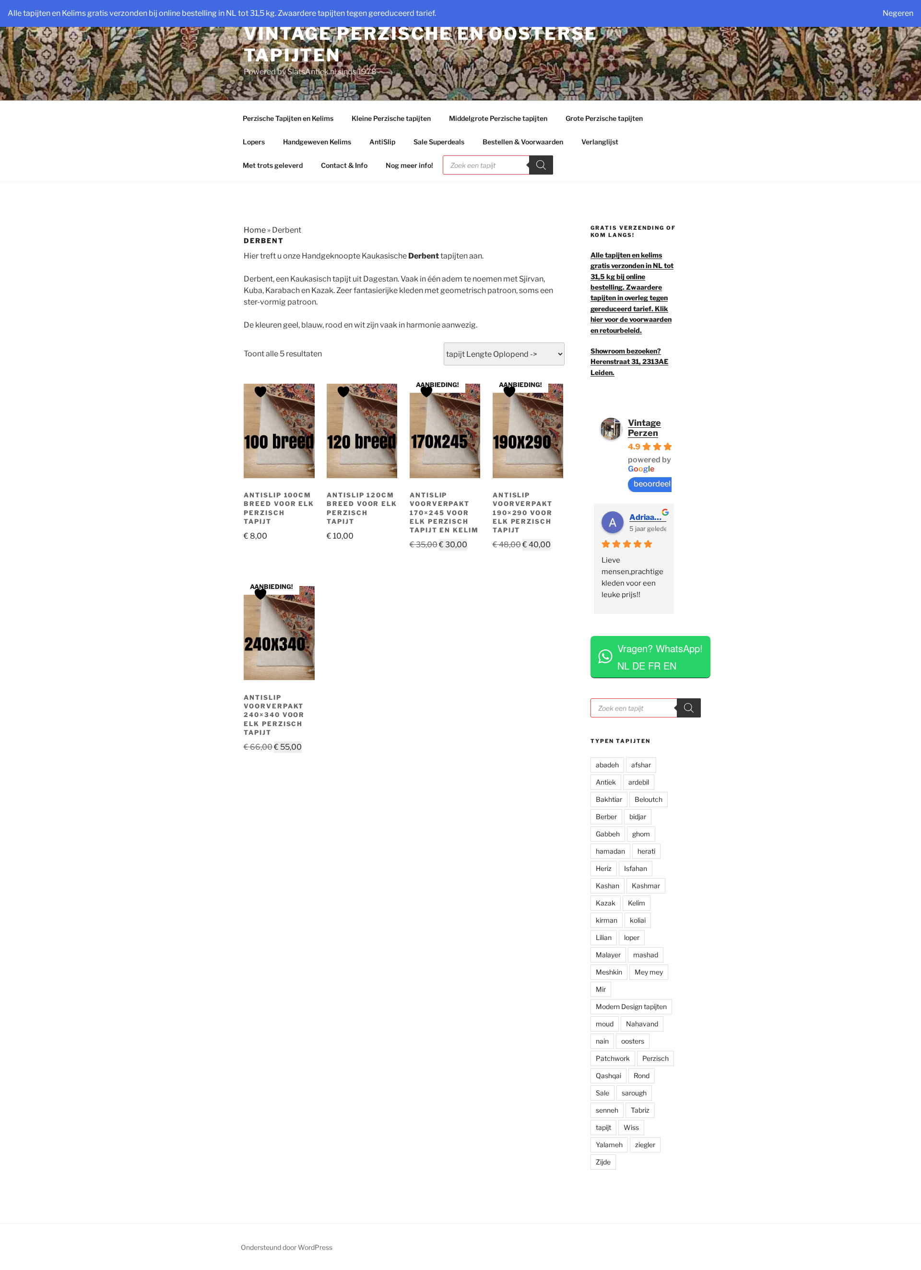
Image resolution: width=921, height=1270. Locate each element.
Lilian (604, 937)
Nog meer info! (409, 165)
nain (602, 1041)
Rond (641, 1075)
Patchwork (613, 1058)
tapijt (603, 1127)
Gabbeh (608, 834)
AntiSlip (382, 142)
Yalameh (609, 1145)
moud (605, 1024)
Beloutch (648, 799)
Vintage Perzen (644, 428)
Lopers (254, 142)
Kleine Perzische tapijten (391, 118)
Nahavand (642, 1024)
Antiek (606, 782)
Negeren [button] (898, 13)
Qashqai (608, 1075)
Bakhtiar (609, 799)
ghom (641, 834)
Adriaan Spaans (647, 517)
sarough (634, 1093)
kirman (606, 920)
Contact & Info (344, 165)
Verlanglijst (599, 142)
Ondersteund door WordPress (286, 1247)
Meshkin (609, 972)
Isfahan (635, 868)
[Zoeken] (541, 165)
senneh (607, 1110)
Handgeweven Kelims (317, 142)
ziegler (645, 1145)
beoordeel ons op (665, 483)
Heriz (604, 868)
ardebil (638, 782)
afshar (641, 765)
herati (646, 851)
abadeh (607, 765)
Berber (606, 816)
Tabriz (640, 1110)
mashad (645, 955)
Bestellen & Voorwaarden (523, 142)
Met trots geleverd (273, 165)
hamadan (610, 851)
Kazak (605, 903)
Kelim (636, 903)
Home (255, 230)
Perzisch (655, 1058)
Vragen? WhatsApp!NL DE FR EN (660, 656)
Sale (602, 1093)
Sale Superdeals (438, 142)
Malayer (608, 955)
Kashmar (646, 886)
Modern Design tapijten (631, 1006)
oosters (632, 1041)
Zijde (603, 1162)
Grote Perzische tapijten (604, 118)
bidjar (637, 816)
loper (631, 937)
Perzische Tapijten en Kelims (288, 118)
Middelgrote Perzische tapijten (498, 118)
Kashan (607, 886)
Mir (601, 989)
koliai (638, 920)
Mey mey (649, 972)
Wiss (631, 1127)
